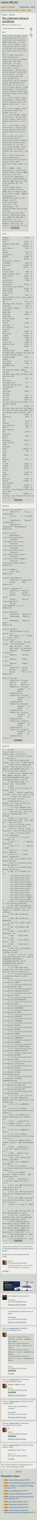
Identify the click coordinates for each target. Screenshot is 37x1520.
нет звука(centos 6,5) (16, 1491)
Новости (4, 7)
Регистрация (25, 7)
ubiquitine (11, 1300)
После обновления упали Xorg (19, 1483)
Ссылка (5, 1271)
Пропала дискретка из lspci (18, 1493)
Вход (33, 7)
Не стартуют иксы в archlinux (15, 19)
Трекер (23, 10)
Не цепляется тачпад (16, 1507)
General (12, 14)
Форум (9, 10)
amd (6, 25)
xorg (19, 25)
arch (9, 25)
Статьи (3, 10)
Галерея (11, 7)
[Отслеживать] (31, 35)
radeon (14, 25)
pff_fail (10, 1261)
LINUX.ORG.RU (9, 2)
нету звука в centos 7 (16, 1501)
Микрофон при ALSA (16, 1504)
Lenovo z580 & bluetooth (17, 1480)
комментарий (14, 1328)
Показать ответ (13, 1305)
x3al (9, 1454)
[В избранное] (31, 29)
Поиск (28, 10)
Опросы (16, 10)
